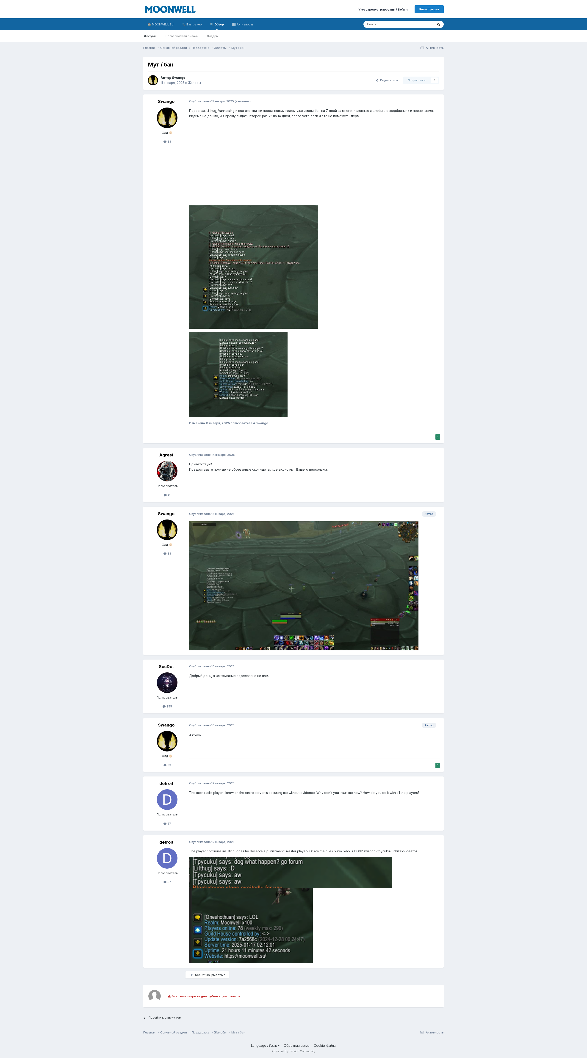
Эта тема (421, 24)
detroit (166, 783)
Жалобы (194, 83)
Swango (178, 78)
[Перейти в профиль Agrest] (167, 471)
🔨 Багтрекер (192, 24)
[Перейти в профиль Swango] (153, 80)
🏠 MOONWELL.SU (160, 24)
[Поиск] (439, 24)
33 (168, 141)
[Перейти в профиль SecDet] (167, 682)
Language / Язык (264, 1045)
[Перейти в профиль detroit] (167, 799)
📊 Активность (243, 24)
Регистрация (429, 9)
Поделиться (388, 80)
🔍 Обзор (217, 24)
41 (169, 495)
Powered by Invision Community (293, 1051)
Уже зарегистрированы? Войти (383, 9)
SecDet (166, 666)
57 (168, 823)
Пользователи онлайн (182, 36)
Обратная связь (297, 1045)
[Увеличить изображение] (290, 872)
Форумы (150, 36)
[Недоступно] (253, 266)
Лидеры (212, 36)
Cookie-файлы (325, 1045)
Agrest (166, 455)
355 (169, 706)
